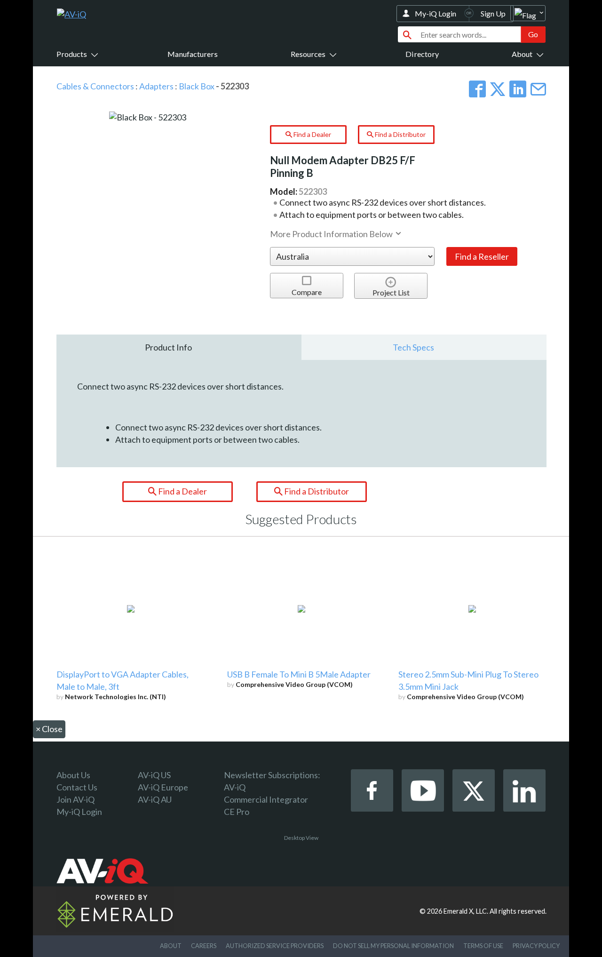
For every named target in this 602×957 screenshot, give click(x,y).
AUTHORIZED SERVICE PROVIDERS (275, 945)
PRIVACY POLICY (536, 945)
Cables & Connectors (95, 86)
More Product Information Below (332, 234)
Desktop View (301, 837)
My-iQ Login (435, 13)
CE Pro (236, 811)
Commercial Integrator (266, 799)
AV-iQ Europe (163, 787)
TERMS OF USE (483, 945)
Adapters (156, 86)
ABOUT (171, 945)
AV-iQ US (154, 775)
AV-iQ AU (155, 799)
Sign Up (493, 13)
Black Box (196, 86)
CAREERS (203, 945)
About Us (73, 775)
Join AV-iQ (75, 799)
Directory (422, 53)
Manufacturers (192, 53)
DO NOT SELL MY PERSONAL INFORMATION (393, 945)
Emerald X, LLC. (466, 911)
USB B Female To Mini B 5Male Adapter (299, 674)
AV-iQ (235, 787)
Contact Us (76, 787)
